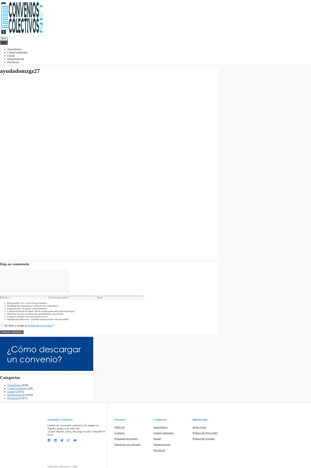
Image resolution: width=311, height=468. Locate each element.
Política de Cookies (204, 438)
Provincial (13, 62)
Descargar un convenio (127, 444)
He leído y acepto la (29, 325)
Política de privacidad (40, 325)
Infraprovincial (15, 58)
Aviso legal (199, 427)
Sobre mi (119, 427)
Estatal (11, 55)
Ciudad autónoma (17, 52)
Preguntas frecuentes (126, 438)
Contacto (119, 432)
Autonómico (14, 49)
